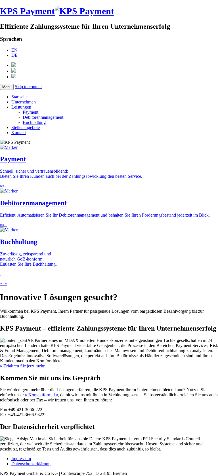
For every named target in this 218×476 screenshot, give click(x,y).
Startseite (19, 96)
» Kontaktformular (41, 394)
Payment (30, 112)
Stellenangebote (25, 127)
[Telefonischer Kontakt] (13, 76)
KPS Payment (27, 11)
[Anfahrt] (13, 65)
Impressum (21, 458)
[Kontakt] (13, 71)
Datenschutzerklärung (31, 463)
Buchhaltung (34, 122)
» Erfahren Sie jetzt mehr (22, 365)
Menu (6, 87)
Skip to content (28, 86)
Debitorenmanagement (43, 117)
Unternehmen (23, 102)
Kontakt (18, 132)
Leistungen (21, 107)
